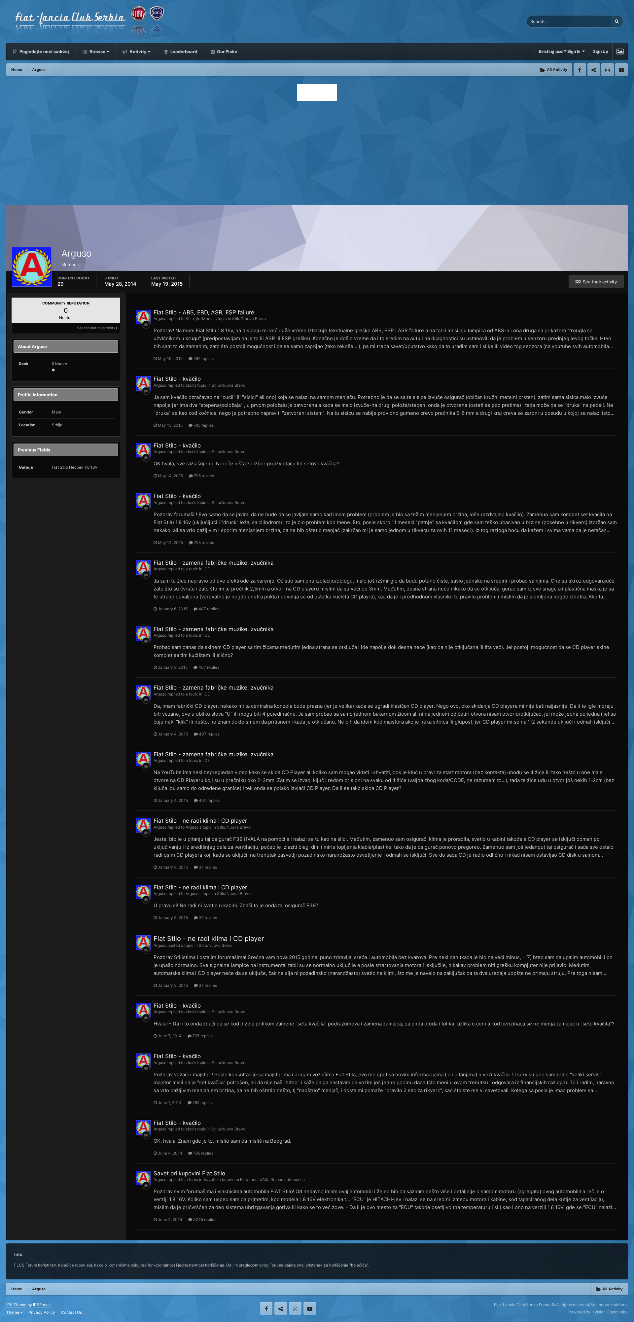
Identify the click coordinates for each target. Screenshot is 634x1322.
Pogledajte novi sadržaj (43, 51)
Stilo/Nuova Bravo (249, 318)
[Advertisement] (317, 151)
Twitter (593, 69)
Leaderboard (183, 51)
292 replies (203, 358)
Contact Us (71, 1312)
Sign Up (600, 51)
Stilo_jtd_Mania (200, 318)
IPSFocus (42, 1304)
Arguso (160, 318)
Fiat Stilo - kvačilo (177, 378)
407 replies (208, 608)
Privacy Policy (41, 1312)
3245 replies (204, 1219)
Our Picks (226, 51)
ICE (206, 568)
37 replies (207, 867)
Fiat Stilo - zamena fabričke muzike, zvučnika (214, 562)
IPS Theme (16, 1304)
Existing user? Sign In (560, 51)
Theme (13, 1312)
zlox (189, 385)
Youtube (621, 69)
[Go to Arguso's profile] (143, 317)
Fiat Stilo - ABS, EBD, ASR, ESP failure (204, 312)
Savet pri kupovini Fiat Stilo (189, 1173)
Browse (96, 51)
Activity (137, 51)
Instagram (607, 69)
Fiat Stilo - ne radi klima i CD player (200, 820)
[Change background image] (620, 51)
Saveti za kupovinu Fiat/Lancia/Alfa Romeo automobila (254, 1179)
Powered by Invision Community (598, 1311)
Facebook (580, 69)
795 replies (203, 425)
